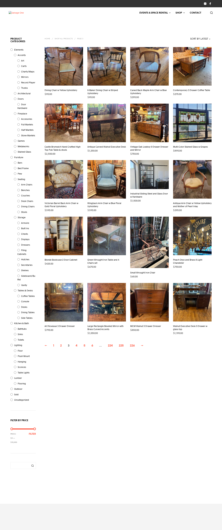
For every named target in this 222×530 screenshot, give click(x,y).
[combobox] (194, 39)
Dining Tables (28, 312)
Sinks (20, 334)
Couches (25, 195)
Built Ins (25, 228)
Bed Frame (23, 168)
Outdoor (18, 388)
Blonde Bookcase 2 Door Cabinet (61, 259)
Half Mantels (27, 129)
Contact (195, 13)
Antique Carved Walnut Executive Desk (106, 146)
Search (32, 465)
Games (21, 140)
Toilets (21, 339)
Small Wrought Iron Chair (142, 272)
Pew (20, 173)
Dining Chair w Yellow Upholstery (61, 90)
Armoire (25, 223)
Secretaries (26, 265)
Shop (179, 13)
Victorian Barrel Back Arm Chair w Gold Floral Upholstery (61, 205)
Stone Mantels (28, 135)
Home (47, 39)
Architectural (24, 93)
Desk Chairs (27, 201)
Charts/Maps (27, 71)
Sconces (22, 367)
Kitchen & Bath (21, 323)
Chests (24, 233)
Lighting (18, 345)
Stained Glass (24, 151)
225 (121, 345)
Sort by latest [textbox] (199, 39)
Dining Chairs (28, 206)
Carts (24, 66)
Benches (25, 190)
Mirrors (24, 77)
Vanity (24, 285)
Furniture (18, 157)
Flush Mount (24, 356)
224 (110, 345)
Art (22, 60)
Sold (16, 394)
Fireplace (22, 113)
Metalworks (23, 146)
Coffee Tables (28, 296)
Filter (32, 434)
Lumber (18, 378)
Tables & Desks (25, 290)
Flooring (22, 383)
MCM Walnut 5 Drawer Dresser (145, 326)
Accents (22, 55)
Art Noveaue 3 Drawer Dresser (60, 326)
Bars (20, 162)
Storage (21, 217)
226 (132, 345)
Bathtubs (22, 328)
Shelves (25, 270)
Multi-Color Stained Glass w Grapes (190, 146)
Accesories (26, 119)
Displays (25, 239)
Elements (18, 49)
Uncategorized (21, 399)
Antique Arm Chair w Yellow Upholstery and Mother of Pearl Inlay (192, 205)
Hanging (22, 361)
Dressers (25, 244)
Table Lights (23, 372)
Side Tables (26, 317)
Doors (21, 98)
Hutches (25, 259)
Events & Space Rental (153, 13)
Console (25, 301)
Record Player (28, 82)
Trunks (24, 87)
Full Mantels (27, 124)
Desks (24, 307)
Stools (24, 212)
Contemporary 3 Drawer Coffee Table (191, 90)
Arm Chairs (26, 184)
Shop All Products (64, 39)
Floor (20, 350)
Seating (21, 179)
